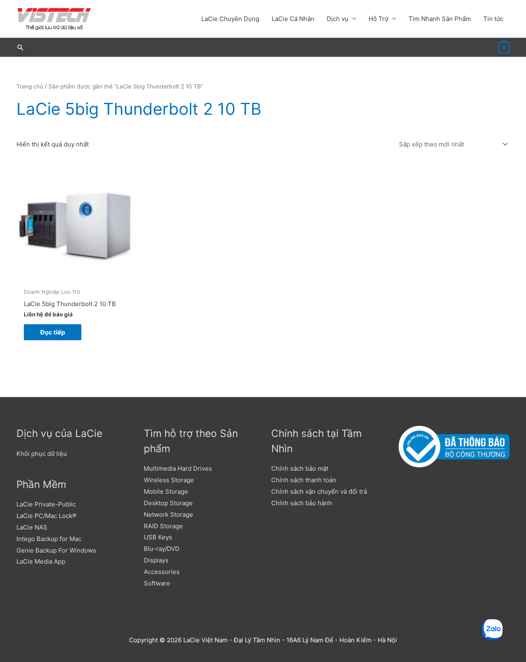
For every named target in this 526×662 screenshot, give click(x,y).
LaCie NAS (31, 527)
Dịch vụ (337, 19)
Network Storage (168, 514)
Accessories (162, 572)
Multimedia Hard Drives (178, 468)
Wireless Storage (169, 480)
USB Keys (158, 537)
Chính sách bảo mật (299, 468)
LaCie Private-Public (46, 504)
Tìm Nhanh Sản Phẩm (439, 19)
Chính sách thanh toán (303, 480)
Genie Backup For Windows (56, 550)
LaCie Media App (40, 561)
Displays (156, 560)
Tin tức (493, 19)
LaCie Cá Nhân (293, 19)
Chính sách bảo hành (301, 503)
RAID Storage (163, 526)
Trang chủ (29, 86)
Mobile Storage (166, 491)
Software (157, 583)
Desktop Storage (168, 503)
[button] (20, 47)
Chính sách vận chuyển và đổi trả (319, 491)
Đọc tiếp (52, 332)
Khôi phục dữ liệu (41, 454)
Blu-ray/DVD (162, 549)
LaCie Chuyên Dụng (230, 19)
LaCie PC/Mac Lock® (46, 516)
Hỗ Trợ (378, 19)
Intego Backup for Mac (48, 539)
